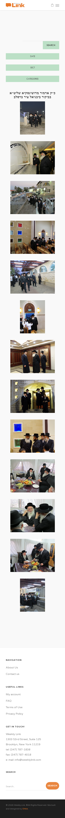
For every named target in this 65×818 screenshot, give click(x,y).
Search (51, 45)
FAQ (9, 701)
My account (13, 694)
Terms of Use (14, 707)
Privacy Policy (14, 713)
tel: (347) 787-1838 (18, 749)
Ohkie (25, 809)
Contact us (12, 674)
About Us (12, 667)
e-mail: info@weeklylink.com (23, 760)
